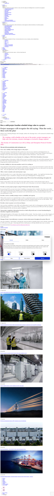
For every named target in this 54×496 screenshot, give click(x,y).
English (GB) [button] (5, 2)
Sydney (4, 82)
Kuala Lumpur (5, 87)
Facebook (6, 227)
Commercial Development (9, 8)
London (4, 94)
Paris (3, 98)
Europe (6, 55)
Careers (4, 59)
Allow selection (27, 258)
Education (6, 11)
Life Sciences (7, 16)
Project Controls (7, 27)
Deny (12, 258)
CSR (5, 41)
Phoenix (4, 73)
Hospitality (6, 15)
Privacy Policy (5, 492)
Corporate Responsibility (9, 44)
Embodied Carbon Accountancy (10, 34)
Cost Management (8, 28)
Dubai (4, 115)
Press (5, 58)
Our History (7, 46)
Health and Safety (8, 30)
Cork (3, 103)
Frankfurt (4, 96)
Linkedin (1, 227)
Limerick (4, 105)
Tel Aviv (4, 99)
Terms (4, 493)
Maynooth (4, 106)
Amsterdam (4, 95)
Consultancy (7, 31)
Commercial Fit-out (8, 9)
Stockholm (4, 101)
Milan (3, 110)
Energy (6, 17)
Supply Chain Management (9, 29)
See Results (13, 121)
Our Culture (7, 42)
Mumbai (4, 84)
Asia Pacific (7, 54)
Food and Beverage (8, 12)
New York (4, 68)
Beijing (4, 89)
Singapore (4, 81)
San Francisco (5, 69)
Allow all (42, 258)
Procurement (7, 32)
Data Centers (7, 10)
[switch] (21, 254)
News (3, 47)
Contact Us (4, 49)
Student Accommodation (9, 20)
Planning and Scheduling (9, 33)
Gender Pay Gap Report (9, 45)
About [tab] (43, 240)
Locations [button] (4, 1)
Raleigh (4, 76)
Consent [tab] (11, 240)
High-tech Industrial (8, 14)
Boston (4, 74)
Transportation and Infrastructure (10, 21)
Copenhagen (5, 100)
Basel (3, 111)
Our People (6, 40)
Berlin (4, 97)
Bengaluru (4, 88)
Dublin (4, 93)
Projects (4, 35)
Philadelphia (5, 71)
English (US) (7, 3)
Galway (4, 104)
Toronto (4, 75)
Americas (6, 53)
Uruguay (4, 77)
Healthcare (6, 13)
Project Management (8, 26)
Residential (6, 18)
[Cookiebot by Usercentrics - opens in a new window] (45, 237)
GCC (5, 56)
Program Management (8, 25)
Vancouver (4, 72)
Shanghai (4, 83)
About (4, 36)
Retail (6, 19)
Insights (4, 48)
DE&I (6, 43)
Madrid (4, 108)
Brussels (4, 107)
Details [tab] (27, 240)
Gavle (4, 109)
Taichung (4, 85)
